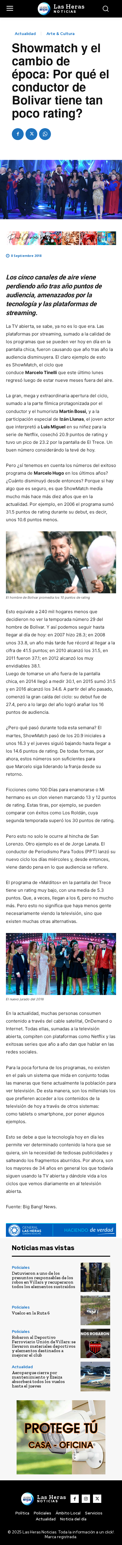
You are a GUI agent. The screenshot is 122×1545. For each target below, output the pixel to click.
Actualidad (25, 33)
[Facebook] (18, 134)
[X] (31, 134)
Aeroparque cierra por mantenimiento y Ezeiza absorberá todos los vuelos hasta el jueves (38, 1379)
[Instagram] (86, 1499)
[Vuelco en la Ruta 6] (95, 1310)
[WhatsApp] (45, 134)
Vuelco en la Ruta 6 (31, 1313)
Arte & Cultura (60, 33)
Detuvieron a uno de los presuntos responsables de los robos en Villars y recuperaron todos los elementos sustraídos (43, 1280)
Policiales (21, 1267)
